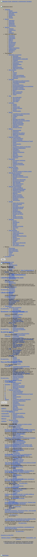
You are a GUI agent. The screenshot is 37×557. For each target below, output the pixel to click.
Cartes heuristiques (18, 391)
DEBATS (3, 408)
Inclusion (15, 492)
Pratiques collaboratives (19, 401)
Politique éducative (18, 416)
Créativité (15, 313)
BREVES (3, 418)
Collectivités (12, 291)
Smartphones (16, 403)
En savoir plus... (5, 289)
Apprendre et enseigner (15, 307)
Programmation (17, 364)
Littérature (15, 331)
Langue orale (16, 359)
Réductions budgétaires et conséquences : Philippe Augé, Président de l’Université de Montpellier (20, 503)
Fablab (14, 395)
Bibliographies (16, 427)
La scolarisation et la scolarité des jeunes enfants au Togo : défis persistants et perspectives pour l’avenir (20, 519)
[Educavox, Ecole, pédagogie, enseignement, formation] (16, 1)
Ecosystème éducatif (18, 460)
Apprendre (15, 309)
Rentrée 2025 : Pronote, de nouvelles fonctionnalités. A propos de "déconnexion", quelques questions (19, 471)
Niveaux (7, 499)
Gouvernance (16, 491)
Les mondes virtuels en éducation (22, 399)
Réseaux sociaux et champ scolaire (22, 424)
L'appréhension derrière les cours (12, 277)
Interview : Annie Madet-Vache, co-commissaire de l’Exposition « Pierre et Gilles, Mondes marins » (18, 455)
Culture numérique (18, 314)
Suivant (7, 399)
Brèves (10, 269)
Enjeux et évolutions (18, 337)
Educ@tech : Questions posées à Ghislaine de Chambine (20, 438)
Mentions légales (6, 537)
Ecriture (15, 357)
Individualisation (17, 317)
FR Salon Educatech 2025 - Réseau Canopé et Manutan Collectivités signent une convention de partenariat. (20, 430)
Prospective (12, 412)
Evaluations (16, 315)
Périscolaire (12, 501)
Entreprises (12, 298)
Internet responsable (18, 376)
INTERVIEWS (5, 413)
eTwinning (15, 410)
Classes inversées (17, 392)
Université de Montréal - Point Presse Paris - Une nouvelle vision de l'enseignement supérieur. (20, 511)
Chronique (7, 281)
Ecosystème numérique (19, 413)
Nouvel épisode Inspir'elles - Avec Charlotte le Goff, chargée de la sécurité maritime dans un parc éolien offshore (19, 446)
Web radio (15, 407)
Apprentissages (17, 310)
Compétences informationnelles (21, 366)
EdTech (11, 294)
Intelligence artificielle (18, 443)
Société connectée (18, 469)
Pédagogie (12, 276)
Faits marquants (13, 265)
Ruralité (15, 477)
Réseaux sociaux (17, 380)
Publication (16, 379)
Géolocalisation (17, 396)
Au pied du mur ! (6, 332)
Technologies (12, 278)
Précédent (7, 384)
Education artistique (18, 428)
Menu (3, 259)
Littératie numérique (18, 377)
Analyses (11, 281)
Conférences (12, 283)
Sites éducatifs (16, 435)
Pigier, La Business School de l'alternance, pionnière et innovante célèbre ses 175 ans (19, 479)
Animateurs (12, 288)
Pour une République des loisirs (11, 362)
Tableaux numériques (18, 405)
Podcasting (16, 402)
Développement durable (19, 442)
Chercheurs (12, 289)
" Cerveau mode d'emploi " (12, 487)
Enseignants (12, 296)
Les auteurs (8, 509)
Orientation (16, 388)
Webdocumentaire (17, 409)
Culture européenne (18, 486)
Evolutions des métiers (19, 385)
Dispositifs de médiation (19, 329)
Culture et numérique (18, 328)
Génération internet (18, 461)
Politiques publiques (10, 382)
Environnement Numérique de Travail (23, 394)
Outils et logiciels (17, 447)
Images (15, 398)
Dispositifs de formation (19, 335)
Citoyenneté (16, 484)
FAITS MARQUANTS (7, 411)
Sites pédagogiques (18, 436)
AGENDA (3, 421)
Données (15, 423)
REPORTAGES (5, 416)
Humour (15, 358)
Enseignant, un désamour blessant (12, 311)
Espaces (15, 414)
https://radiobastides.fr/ (27, 270)
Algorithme (15, 421)
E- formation (16, 336)
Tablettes (15, 406)
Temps (14, 418)
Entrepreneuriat (17, 383)
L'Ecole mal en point (8, 292)
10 (5, 398)
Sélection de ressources (15, 425)
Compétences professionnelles (21, 333)
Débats (11, 263)
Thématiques (8, 306)
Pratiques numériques (15, 390)
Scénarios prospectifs (18, 417)
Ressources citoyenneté (19, 495)
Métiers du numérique (18, 387)
